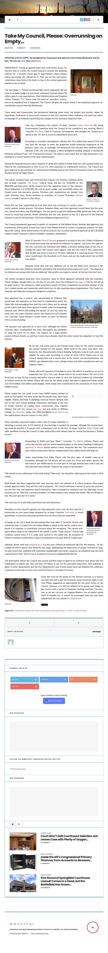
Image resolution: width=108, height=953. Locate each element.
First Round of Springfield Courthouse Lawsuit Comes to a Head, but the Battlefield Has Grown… (65, 881)
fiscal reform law (60, 412)
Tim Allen (77, 441)
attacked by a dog (37, 544)
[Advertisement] (54, 736)
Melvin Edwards (49, 240)
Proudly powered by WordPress (18, 933)
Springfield (35, 48)
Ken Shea (39, 131)
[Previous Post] (29, 622)
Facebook (44, 679)
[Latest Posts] (13, 824)
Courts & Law (46, 833)
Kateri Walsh (93, 428)
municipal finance (45, 610)
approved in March (34, 447)
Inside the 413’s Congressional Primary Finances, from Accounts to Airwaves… (66, 858)
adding (28, 444)
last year (37, 409)
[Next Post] (78, 622)
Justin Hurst (83, 125)
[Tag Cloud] (19, 824)
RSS (72, 679)
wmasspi (22, 48)
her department (74, 598)
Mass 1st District (47, 854)
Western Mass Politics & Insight (54, 8)
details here (36, 61)
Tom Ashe (69, 512)
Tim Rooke (33, 183)
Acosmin (45, 933)
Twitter (15, 679)
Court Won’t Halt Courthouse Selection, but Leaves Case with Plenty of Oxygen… (69, 837)
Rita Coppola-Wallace (58, 610)
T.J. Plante (69, 610)
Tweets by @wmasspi (17, 769)
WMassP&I (21, 924)
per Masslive (19, 412)
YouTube (15, 686)
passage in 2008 (83, 282)
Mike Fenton (35, 610)
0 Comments (45, 842)
